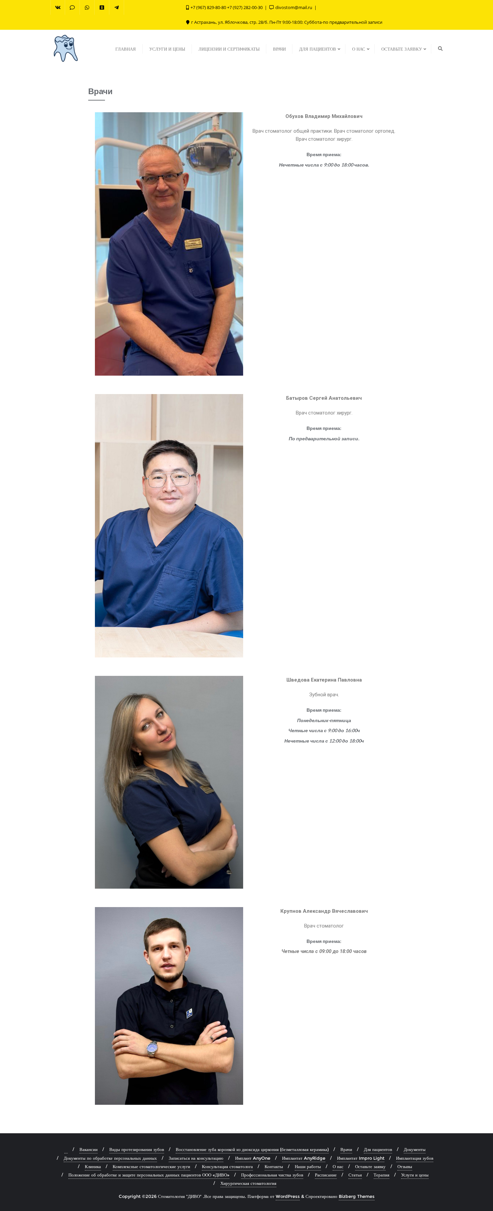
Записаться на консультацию (196, 1158)
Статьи (355, 1174)
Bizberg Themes (357, 1196)
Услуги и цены (415, 1174)
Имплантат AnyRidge (303, 1158)
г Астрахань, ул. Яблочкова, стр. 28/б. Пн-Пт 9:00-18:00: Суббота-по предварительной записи (286, 22)
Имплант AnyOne (252, 1158)
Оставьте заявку (370, 1166)
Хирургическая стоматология (248, 1183)
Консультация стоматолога (227, 1166)
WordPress (288, 1196)
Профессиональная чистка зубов (272, 1174)
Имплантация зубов (414, 1158)
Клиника (93, 1166)
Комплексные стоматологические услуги (151, 1166)
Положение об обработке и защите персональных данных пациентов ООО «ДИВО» (148, 1174)
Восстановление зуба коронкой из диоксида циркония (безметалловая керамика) (252, 1149)
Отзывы (404, 1166)
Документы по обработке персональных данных (110, 1158)
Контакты (274, 1166)
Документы (415, 1149)
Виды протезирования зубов (136, 1149)
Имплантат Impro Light (360, 1158)
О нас (338, 1166)
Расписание (326, 1174)
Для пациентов (378, 1149)
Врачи (346, 1149)
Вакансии (88, 1149)
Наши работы (308, 1166)
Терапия (381, 1174)
